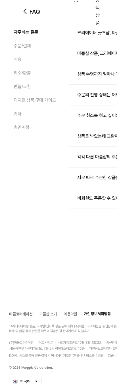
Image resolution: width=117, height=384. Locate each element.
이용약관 (70, 314)
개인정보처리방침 (97, 313)
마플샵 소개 (48, 314)
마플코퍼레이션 (21, 314)
